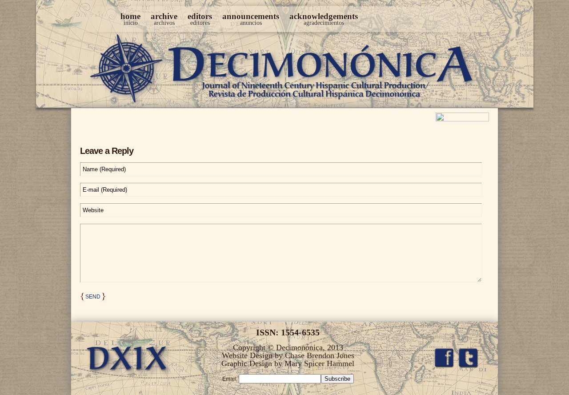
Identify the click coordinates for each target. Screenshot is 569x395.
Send (92, 297)
